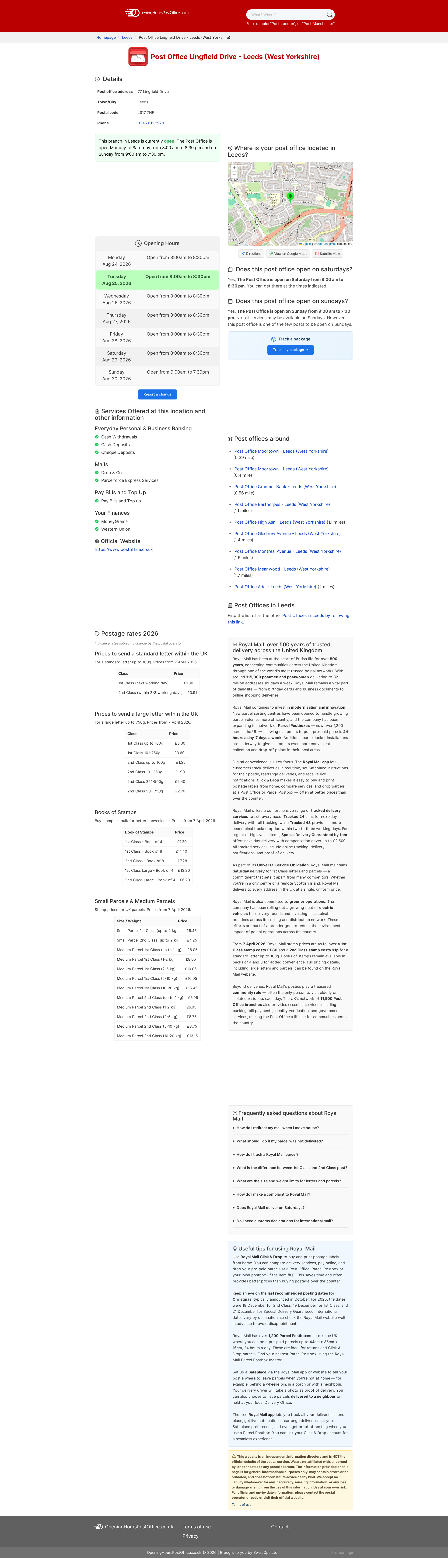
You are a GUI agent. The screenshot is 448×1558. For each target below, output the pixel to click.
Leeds (127, 37)
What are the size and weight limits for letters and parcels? (289, 1181)
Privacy (190, 1536)
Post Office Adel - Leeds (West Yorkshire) (275, 586)
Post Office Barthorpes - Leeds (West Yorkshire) (282, 504)
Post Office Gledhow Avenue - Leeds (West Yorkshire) (287, 533)
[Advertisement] (157, 198)
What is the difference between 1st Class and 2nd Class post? (292, 1167)
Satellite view (330, 254)
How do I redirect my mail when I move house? (278, 1127)
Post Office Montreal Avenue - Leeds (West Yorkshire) (287, 551)
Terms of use (241, 1504)
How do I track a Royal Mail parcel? (267, 1154)
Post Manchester (318, 23)
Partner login (342, 1552)
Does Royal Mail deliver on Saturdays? (271, 1207)
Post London (283, 23)
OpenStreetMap (326, 243)
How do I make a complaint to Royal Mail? (273, 1194)
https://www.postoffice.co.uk (124, 549)
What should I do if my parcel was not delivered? (280, 1141)
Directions (253, 254)
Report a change (158, 394)
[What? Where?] (329, 14)
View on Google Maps (290, 254)
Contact (280, 1527)
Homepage (106, 37)
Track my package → (290, 349)
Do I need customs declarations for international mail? (285, 1220)
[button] (290, 198)
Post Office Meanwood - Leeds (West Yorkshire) (282, 569)
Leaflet (307, 243)
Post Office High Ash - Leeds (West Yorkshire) (280, 522)
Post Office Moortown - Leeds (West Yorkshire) (281, 451)
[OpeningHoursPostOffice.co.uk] (157, 12)
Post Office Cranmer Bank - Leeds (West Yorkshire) (285, 486)
